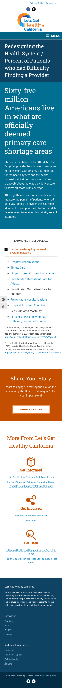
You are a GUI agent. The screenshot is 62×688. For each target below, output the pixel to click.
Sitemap (8, 663)
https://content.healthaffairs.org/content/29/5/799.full (30, 336)
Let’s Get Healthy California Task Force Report (31, 477)
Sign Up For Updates (14, 654)
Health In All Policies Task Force (31, 515)
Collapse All (40, 241)
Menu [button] (55, 36)
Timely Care (18, 268)
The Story (9, 621)
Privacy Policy (51, 675)
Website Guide (36, 3)
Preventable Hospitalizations (29, 299)
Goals (7, 625)
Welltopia (31, 520)
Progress (8, 629)
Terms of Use (39, 675)
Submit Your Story (31, 409)
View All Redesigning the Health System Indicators (29, 251)
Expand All (21, 241)
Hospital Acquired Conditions (29, 305)
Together (9, 634)
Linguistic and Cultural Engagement (34, 273)
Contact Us (51, 3)
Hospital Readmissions (25, 262)
